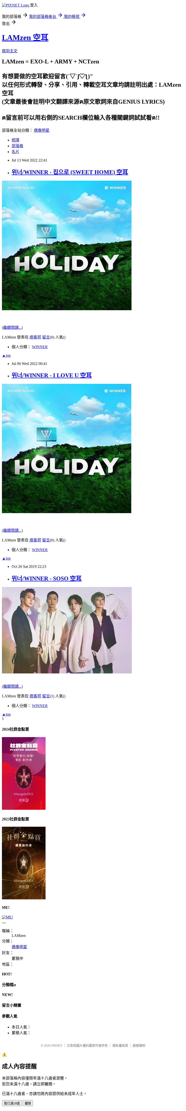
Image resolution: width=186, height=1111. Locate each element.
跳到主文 (9, 51)
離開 (28, 1103)
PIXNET (56, 1045)
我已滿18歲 (12, 1103)
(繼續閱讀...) (12, 327)
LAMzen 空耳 (25, 37)
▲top (6, 355)
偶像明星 (41, 130)
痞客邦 (35, 337)
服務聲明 (139, 1045)
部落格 (17, 146)
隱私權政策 (120, 1045)
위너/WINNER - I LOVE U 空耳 (52, 375)
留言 (46, 337)
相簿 (15, 140)
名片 (15, 152)
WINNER (40, 347)
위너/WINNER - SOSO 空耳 (47, 578)
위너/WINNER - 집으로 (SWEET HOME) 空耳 (70, 172)
